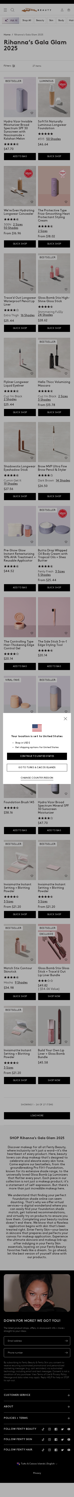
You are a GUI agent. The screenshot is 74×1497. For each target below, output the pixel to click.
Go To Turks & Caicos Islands (36, 767)
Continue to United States (37, 756)
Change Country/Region (37, 778)
